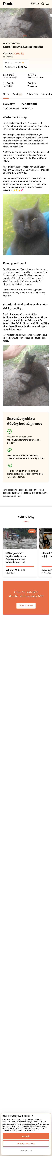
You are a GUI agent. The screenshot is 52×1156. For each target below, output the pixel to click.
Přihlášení (34, 4)
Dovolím (26, 1136)
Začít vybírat (26, 606)
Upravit (25, 1150)
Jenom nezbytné (26, 1143)
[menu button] (47, 3)
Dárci (17, 94)
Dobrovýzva (32, 94)
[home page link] (8, 4)
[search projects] (42, 3)
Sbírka (6, 94)
